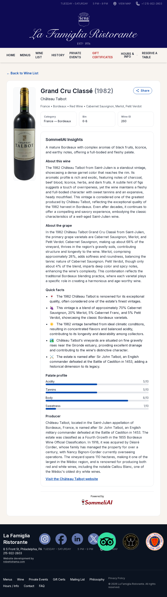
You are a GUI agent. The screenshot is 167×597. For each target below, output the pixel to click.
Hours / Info (11, 586)
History (58, 55)
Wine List (39, 55)
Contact (29, 586)
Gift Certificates (102, 55)
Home (11, 55)
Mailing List (77, 579)
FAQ (42, 586)
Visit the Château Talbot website (72, 479)
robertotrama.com (14, 561)
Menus (25, 55)
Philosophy (97, 579)
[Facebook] (61, 539)
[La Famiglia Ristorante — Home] (83, 27)
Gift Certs (59, 579)
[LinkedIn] (77, 539)
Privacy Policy (116, 578)
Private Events (75, 55)
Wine (20, 579)
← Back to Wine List (22, 73)
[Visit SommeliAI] (97, 502)
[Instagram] (45, 539)
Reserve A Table (149, 55)
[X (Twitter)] (93, 539)
